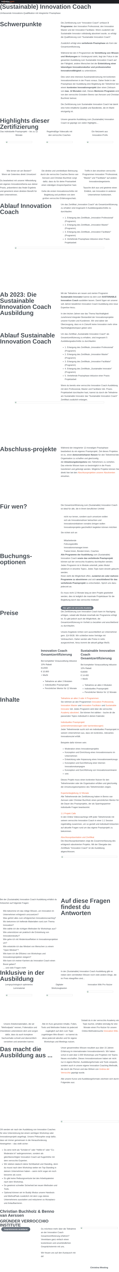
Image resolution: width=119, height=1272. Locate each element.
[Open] (80, 2)
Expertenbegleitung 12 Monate (75, 793)
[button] (90, 698)
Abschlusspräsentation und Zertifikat (77, 837)
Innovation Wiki (111, 1031)
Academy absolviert (70, 712)
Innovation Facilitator (91, 705)
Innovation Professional (102, 702)
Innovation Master (69, 705)
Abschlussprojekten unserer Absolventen (96, 472)
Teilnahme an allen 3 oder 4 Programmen (80, 698)
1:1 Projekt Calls (68, 813)
